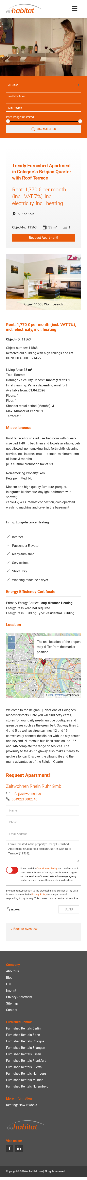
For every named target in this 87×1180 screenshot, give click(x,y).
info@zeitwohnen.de (26, 794)
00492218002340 (24, 799)
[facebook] (9, 1148)
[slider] (8, 121)
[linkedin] (19, 1148)
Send (69, 909)
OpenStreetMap (56, 695)
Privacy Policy (39, 894)
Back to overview (25, 929)
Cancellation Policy (46, 868)
